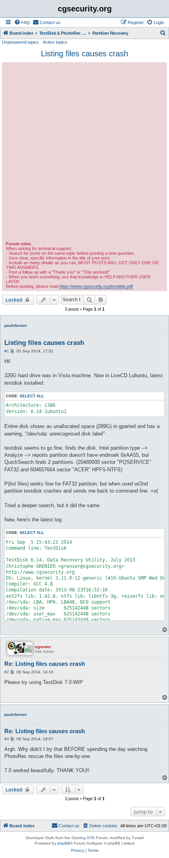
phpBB (63, 843)
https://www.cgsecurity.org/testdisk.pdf (96, 286)
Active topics (55, 42)
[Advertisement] (84, 152)
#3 (6, 739)
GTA (91, 838)
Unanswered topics (20, 42)
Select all (32, 396)
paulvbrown (15, 325)
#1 (6, 351)
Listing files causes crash (84, 53)
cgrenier (43, 647)
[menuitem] (22, 22)
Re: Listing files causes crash (44, 663)
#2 (6, 672)
